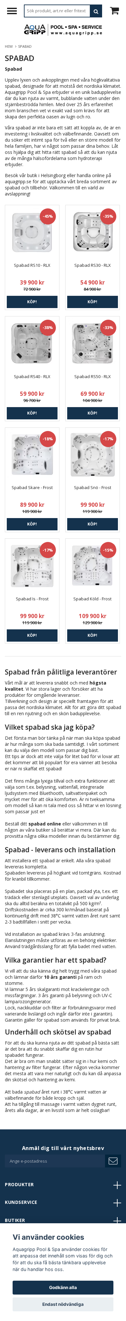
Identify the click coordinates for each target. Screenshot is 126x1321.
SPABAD (25, 46)
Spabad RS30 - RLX (92, 265)
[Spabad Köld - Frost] (93, 566)
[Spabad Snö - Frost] (93, 455)
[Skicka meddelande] (113, 1161)
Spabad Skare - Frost (32, 487)
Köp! (32, 302)
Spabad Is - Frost (32, 599)
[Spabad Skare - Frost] (32, 455)
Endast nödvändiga (63, 1304)
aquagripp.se (18, 181)
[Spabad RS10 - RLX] (32, 232)
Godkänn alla (63, 1287)
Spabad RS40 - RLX (32, 376)
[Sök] (96, 11)
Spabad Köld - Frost (92, 599)
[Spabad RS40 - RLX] (32, 343)
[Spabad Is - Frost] (32, 566)
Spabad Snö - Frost (92, 487)
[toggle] (15, 11)
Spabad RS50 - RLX (92, 376)
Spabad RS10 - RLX (32, 265)
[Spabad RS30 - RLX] (93, 232)
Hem (10, 46)
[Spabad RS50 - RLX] (93, 343)
